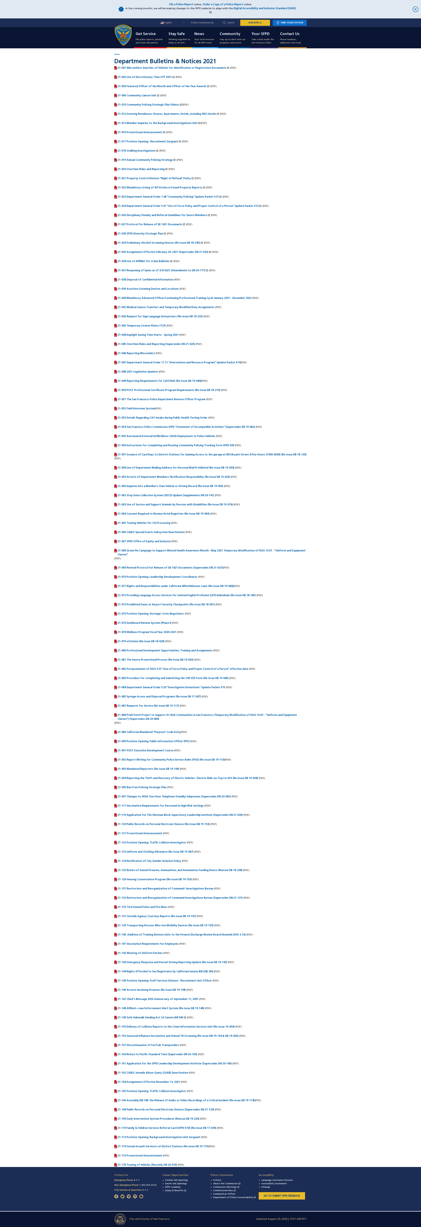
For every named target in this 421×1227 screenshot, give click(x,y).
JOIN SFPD (259, 22)
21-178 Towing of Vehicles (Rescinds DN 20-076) (147, 1165)
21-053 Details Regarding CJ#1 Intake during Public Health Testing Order (163, 418)
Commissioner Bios (224, 1190)
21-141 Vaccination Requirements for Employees (148, 944)
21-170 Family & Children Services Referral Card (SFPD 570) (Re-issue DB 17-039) (167, 1128)
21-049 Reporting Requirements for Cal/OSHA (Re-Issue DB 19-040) (159, 381)
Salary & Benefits (175, 1190)
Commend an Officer (224, 1194)
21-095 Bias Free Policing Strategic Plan (142, 787)
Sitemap (265, 1187)
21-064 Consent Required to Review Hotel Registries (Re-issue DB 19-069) (164, 514)
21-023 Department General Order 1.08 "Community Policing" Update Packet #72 (170, 196)
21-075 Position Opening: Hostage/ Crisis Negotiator (151, 614)
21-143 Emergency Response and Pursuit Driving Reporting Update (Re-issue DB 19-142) (172, 962)
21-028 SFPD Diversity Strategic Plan (142, 233)
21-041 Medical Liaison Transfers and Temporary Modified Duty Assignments (166, 307)
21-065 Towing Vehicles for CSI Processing (144, 523)
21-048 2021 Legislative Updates (138, 372)
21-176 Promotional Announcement (140, 1155)
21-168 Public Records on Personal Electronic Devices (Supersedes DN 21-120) (166, 1109)
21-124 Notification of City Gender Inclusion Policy (149, 861)
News (199, 34)
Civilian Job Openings (176, 1180)
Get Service (146, 34)
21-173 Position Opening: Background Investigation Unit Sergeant (159, 1137)
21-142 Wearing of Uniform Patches (140, 953)
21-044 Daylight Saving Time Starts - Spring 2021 (148, 335)
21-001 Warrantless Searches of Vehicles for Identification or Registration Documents (173, 68)
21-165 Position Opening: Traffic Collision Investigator (152, 1091)
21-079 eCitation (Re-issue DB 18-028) (141, 641)
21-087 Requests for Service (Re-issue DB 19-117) (148, 706)
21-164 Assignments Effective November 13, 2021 (149, 1082)
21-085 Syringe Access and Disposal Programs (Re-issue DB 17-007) (159, 696)
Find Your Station (292, 23)
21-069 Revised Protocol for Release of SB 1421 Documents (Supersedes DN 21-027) (170, 568)
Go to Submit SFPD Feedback (282, 1196)
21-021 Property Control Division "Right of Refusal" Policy (156, 178)
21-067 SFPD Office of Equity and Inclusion (144, 541)
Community (230, 34)
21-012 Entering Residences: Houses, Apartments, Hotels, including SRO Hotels (168, 114)
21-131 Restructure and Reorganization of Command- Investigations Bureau (165, 888)
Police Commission (204, 22)
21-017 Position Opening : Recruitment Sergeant (149, 141)
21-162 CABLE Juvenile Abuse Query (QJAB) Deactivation (153, 1073)
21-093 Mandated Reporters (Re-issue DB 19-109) (148, 769)
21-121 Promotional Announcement (140, 833)
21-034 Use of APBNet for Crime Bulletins (145, 261)
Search (230, 23)
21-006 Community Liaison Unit (139, 95)
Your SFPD (260, 34)
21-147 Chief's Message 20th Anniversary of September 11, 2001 (158, 999)
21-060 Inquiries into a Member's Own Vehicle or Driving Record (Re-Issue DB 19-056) (170, 486)
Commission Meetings (226, 1187)
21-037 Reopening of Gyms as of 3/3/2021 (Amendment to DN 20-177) (163, 270)
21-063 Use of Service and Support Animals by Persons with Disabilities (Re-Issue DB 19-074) (175, 504)
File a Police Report (181, 4)
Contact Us (289, 34)
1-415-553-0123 (148, 1185)
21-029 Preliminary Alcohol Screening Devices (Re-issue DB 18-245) (160, 242)
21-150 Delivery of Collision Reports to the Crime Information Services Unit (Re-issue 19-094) (176, 1027)
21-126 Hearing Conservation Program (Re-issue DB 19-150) (155, 879)
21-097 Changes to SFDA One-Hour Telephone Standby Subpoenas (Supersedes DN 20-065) (174, 796)
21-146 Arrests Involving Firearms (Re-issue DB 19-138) (152, 990)
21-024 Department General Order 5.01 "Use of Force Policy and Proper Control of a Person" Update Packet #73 (190, 206)
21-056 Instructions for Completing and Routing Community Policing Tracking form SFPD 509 (176, 445)
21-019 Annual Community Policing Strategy (147, 160)
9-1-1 (137, 1180)
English (168, 23)
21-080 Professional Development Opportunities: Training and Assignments (165, 650)
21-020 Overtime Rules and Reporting (143, 169)
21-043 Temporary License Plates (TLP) (142, 326)
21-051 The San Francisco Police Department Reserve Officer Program (161, 399)
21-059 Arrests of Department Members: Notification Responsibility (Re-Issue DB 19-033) (174, 477)
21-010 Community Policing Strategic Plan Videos (150, 104)
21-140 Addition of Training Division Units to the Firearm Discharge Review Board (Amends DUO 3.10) (182, 935)
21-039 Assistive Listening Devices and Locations (148, 289)
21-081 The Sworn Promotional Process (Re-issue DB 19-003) (155, 660)
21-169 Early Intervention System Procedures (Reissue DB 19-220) (158, 1119)
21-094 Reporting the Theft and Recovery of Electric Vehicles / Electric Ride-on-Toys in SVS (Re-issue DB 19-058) (188, 778)
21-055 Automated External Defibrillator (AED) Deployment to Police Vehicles (166, 436)
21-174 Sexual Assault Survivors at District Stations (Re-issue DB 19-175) (163, 1146)
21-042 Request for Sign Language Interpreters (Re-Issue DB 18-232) (160, 316)
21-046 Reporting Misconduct (136, 353)
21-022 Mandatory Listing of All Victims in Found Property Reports (161, 187)
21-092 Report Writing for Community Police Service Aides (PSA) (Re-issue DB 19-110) (171, 760)
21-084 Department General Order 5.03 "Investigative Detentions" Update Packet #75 (171, 687)
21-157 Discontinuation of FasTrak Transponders (148, 1045)
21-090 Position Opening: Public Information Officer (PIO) (154, 741)
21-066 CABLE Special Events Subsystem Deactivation (151, 532)
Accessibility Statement (274, 1183)
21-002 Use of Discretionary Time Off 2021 (146, 77)
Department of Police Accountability (234, 1197)
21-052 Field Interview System (136, 408)
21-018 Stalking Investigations (138, 150)
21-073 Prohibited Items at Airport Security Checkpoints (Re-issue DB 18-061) (166, 604)
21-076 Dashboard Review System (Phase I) (144, 623)
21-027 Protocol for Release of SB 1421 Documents (151, 224)
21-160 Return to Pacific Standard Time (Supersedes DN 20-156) (157, 1054)
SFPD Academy (173, 1187)
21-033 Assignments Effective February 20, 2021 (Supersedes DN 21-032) (164, 252)
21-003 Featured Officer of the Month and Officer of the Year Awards (164, 86)
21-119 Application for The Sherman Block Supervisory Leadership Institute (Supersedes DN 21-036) (180, 815)
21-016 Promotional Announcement (141, 132)
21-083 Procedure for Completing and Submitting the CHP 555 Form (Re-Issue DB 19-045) (173, 678)
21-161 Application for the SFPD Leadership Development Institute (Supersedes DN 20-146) (175, 1063)
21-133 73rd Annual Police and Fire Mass (142, 907)
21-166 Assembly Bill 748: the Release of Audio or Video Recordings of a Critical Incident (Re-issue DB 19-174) (186, 1100)
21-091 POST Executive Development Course (145, 750)
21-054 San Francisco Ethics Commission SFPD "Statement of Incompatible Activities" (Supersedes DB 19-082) (186, 427)
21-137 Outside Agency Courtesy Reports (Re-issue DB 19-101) (157, 916)
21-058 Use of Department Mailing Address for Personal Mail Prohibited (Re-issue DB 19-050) (176, 468)
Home (117, 54)
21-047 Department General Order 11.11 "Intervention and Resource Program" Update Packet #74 (179, 362)
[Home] (125, 35)
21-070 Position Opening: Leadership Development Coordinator (158, 577)
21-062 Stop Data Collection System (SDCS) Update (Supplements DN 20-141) (166, 495)
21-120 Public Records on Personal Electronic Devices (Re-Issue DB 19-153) (164, 824)
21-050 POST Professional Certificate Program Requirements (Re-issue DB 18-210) (169, 390)
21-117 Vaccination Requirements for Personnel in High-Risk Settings (161, 806)
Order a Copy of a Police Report (223, 4)
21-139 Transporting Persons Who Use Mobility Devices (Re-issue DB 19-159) (165, 925)
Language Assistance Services (277, 1180)
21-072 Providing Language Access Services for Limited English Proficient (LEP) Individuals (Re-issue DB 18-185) (187, 595)
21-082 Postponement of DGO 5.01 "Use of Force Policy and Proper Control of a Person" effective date (183, 669)
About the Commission (227, 1183)
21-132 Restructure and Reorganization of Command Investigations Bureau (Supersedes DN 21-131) (180, 898)
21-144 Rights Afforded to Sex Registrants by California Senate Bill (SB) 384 (165, 971)
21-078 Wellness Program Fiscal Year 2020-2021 (147, 632)
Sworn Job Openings (176, 1183)
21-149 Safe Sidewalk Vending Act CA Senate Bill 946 (152, 1017)
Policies (217, 1180)
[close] (357, 9)
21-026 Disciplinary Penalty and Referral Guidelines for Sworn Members (164, 215)
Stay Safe (177, 34)
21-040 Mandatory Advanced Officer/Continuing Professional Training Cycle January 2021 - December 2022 (185, 298)
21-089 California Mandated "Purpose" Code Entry (149, 732)
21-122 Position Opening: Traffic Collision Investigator (152, 842)
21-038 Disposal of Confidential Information (145, 280)
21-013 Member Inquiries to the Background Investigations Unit (159, 123)
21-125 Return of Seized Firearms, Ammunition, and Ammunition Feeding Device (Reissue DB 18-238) (180, 870)
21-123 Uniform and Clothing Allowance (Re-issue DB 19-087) (156, 852)
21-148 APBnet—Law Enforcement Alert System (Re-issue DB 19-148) (161, 1008)
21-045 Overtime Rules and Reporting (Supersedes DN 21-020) (156, 344)
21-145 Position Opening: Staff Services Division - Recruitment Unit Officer (165, 981)
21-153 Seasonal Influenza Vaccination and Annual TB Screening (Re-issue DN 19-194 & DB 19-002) (178, 1036)
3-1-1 (145, 1190)
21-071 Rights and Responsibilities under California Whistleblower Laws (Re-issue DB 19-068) (176, 586)
